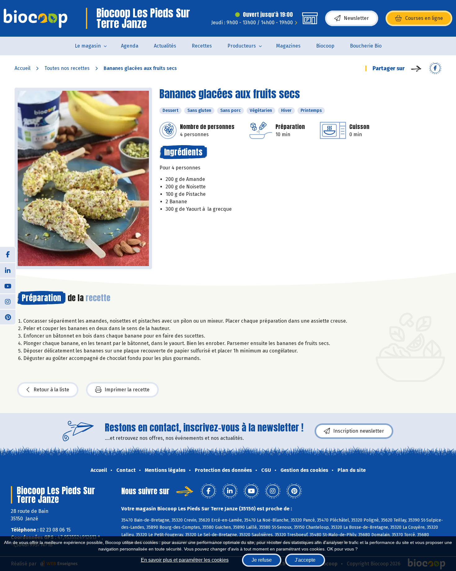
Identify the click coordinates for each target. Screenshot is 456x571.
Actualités (165, 46)
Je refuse (262, 560)
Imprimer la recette (127, 390)
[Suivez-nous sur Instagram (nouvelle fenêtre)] (8, 301)
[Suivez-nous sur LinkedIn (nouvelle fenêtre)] (8, 270)
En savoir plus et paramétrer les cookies (185, 560)
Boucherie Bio (366, 46)
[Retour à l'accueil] (35, 18)
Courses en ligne (424, 18)
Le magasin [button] (88, 46)
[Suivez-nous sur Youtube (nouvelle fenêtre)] (8, 285)
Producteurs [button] (241, 46)
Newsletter (356, 18)
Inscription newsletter (358, 431)
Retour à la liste (51, 390)
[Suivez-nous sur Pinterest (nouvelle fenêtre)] (8, 317)
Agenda (129, 46)
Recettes (202, 46)
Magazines (288, 46)
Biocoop (325, 46)
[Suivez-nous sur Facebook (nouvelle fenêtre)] (8, 254)
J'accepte (305, 560)
